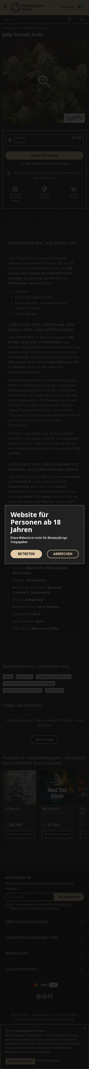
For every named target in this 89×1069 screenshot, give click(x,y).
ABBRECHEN (62, 554)
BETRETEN (26, 554)
